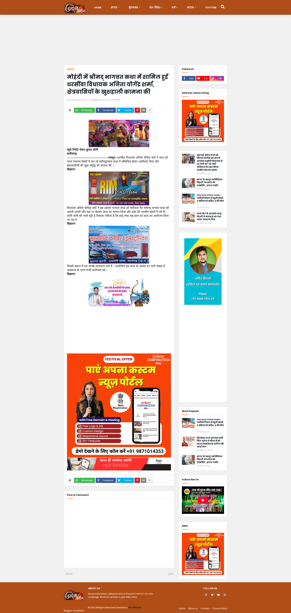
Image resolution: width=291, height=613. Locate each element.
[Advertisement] (145, 40)
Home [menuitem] (97, 7)
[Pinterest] (137, 110)
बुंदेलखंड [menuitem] (133, 7)
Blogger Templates (74, 610)
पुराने (170, 574)
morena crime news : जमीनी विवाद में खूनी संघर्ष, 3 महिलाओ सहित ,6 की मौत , (210, 199)
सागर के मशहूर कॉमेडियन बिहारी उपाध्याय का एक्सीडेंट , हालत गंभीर (209, 182)
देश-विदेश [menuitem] (154, 7)
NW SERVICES (134, 607)
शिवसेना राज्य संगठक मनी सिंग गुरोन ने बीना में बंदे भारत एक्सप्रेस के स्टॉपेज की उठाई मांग (210, 442)
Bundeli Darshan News (76, 607)
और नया (68, 574)
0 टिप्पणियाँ (115, 100)
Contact (205, 608)
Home (182, 608)
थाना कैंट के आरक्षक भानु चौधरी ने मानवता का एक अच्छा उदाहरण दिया (209, 216)
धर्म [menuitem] (174, 7)
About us (193, 608)
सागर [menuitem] (114, 7)
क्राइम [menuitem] (190, 7)
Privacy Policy (220, 608)
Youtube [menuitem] (210, 7)
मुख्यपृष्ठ (71, 69)
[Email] (143, 110)
